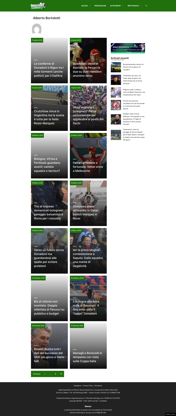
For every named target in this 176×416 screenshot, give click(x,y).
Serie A (36, 345)
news (35, 60)
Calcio (84, 6)
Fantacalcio (100, 6)
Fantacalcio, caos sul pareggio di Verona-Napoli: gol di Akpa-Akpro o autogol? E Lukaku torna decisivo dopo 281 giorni (134, 134)
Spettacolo (133, 6)
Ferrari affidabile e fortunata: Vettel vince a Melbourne (88, 166)
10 (61, 374)
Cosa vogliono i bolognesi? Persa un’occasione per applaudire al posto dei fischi (88, 115)
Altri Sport (115, 6)
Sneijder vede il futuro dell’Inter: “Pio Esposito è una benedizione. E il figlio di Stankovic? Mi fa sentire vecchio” (133, 119)
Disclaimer (98, 386)
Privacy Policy (88, 386)
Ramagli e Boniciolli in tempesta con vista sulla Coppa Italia (87, 357)
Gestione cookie (170, 414)
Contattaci (103, 401)
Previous (36, 374)
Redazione (77, 386)
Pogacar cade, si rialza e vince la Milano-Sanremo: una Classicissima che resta (134, 92)
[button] (146, 6)
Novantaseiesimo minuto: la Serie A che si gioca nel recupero (133, 66)
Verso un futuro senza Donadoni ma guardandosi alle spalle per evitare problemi (49, 258)
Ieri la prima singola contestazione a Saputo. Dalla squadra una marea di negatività (88, 258)
